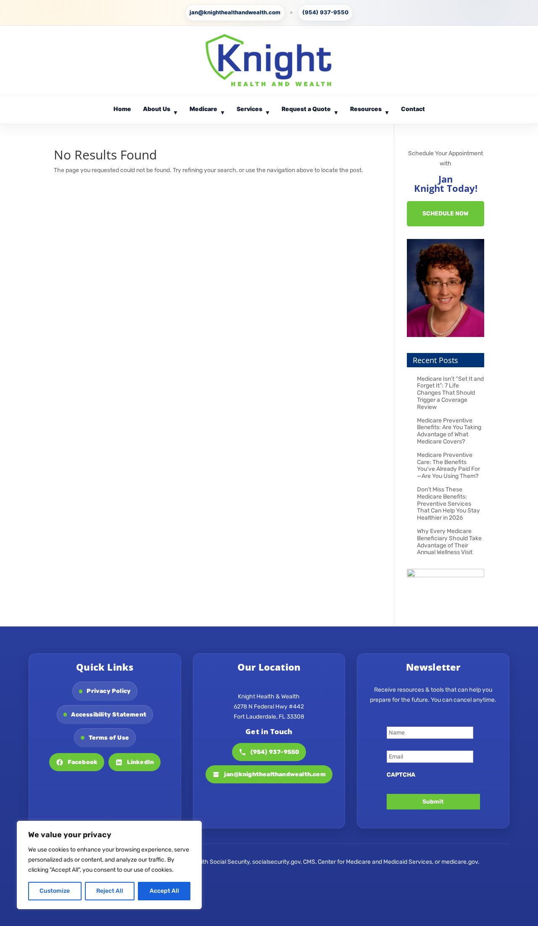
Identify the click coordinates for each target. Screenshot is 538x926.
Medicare (207, 110)
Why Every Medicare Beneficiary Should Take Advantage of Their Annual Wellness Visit (449, 542)
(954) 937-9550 (325, 12)
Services (253, 110)
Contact (413, 108)
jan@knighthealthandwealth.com (235, 12)
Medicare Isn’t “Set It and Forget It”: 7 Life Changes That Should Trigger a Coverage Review (450, 393)
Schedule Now (445, 213)
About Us (160, 110)
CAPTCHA (401, 774)
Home (122, 108)
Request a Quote (310, 110)
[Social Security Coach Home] (268, 60)
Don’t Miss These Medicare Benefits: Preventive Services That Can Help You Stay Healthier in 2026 (448, 503)
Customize (55, 890)
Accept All (164, 890)
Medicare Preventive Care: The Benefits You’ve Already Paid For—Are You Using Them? (448, 465)
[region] (109, 865)
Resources (369, 110)
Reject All (109, 890)
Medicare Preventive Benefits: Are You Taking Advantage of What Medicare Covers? (449, 431)
